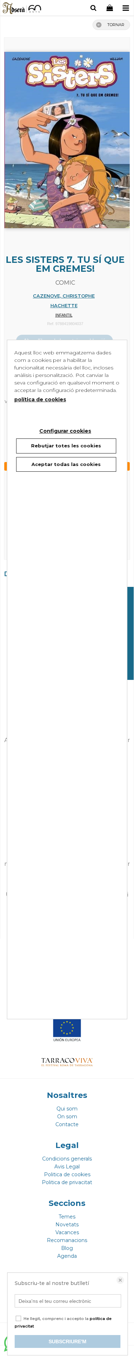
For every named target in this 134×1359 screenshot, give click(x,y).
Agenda (67, 1256)
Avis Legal (67, 1166)
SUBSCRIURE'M (67, 1341)
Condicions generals (67, 1159)
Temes (67, 1216)
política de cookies (40, 399)
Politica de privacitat (67, 1182)
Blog (67, 1248)
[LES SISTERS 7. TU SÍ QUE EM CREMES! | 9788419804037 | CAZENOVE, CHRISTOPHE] (67, 136)
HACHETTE (64, 305)
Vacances (67, 1232)
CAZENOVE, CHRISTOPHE (64, 296)
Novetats (67, 1224)
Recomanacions (67, 1240)
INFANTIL (64, 315)
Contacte (67, 1124)
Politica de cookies (67, 1174)
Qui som (67, 1108)
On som (67, 1116)
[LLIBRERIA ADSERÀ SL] (22, 9)
